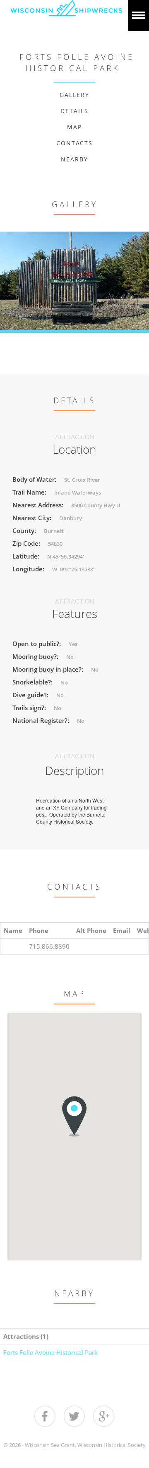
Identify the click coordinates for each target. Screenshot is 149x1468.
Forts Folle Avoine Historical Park (50, 1352)
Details (74, 111)
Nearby (74, 159)
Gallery (74, 95)
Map (74, 127)
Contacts (74, 143)
